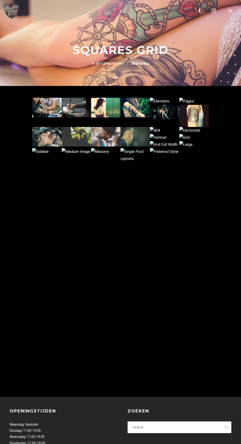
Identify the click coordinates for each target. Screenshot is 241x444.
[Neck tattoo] (105, 137)
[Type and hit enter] (226, 427)
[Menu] (230, 10)
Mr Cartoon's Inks (110, 63)
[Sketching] (76, 107)
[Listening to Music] (47, 107)
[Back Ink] (105, 107)
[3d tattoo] (194, 116)
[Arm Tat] (135, 107)
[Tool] (76, 137)
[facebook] (200, 10)
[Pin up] (47, 137)
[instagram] (214, 10)
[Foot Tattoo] (135, 137)
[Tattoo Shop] (164, 112)
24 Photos (140, 63)
